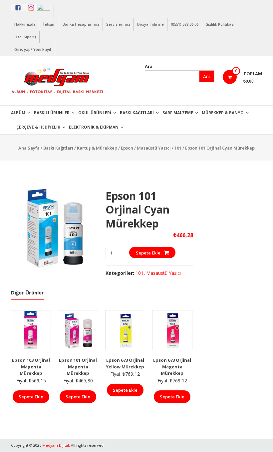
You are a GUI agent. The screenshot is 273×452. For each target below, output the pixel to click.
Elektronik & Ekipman (94, 127)
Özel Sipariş (25, 36)
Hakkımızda (25, 24)
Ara (148, 66)
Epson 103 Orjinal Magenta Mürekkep (31, 366)
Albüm (18, 113)
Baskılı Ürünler (52, 113)
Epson (127, 148)
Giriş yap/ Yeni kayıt (33, 49)
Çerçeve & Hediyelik (38, 127)
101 (177, 148)
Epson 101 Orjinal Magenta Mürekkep (78, 366)
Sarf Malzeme (177, 113)
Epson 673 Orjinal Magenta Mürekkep (172, 366)
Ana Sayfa (29, 148)
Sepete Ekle (148, 253)
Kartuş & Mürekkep (97, 148)
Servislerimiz (118, 24)
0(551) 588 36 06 (184, 24)
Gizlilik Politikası (219, 24)
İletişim (49, 24)
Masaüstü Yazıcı (154, 148)
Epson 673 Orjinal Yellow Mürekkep (125, 363)
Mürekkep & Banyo (223, 113)
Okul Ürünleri (94, 113)
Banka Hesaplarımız (81, 24)
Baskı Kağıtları (137, 113)
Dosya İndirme (150, 24)
